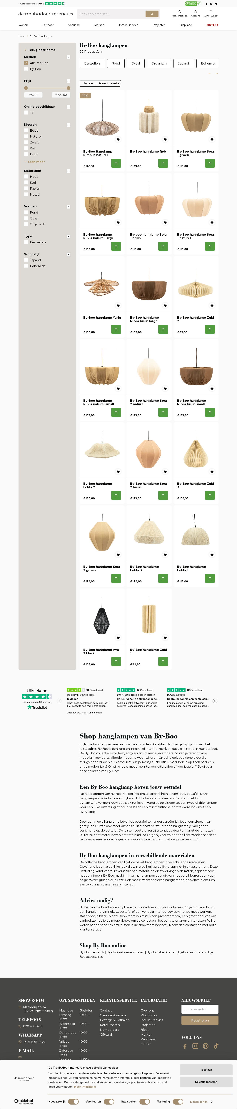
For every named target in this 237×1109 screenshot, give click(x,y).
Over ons (147, 1010)
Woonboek (149, 1015)
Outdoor (48, 25)
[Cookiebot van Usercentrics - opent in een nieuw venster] (24, 1102)
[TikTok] (216, 1045)
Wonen (23, 25)
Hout (34, 177)
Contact (106, 1010)
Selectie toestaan (206, 1081)
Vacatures (148, 1039)
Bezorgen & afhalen (115, 1020)
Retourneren (110, 1025)
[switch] (109, 1102)
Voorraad (74, 25)
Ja (31, 113)
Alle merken (39, 63)
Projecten (159, 25)
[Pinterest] (205, 1045)
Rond (34, 212)
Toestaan (206, 1069)
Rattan (35, 188)
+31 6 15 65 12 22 (34, 1042)
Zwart (34, 142)
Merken (99, 25)
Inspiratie (186, 25)
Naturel (36, 136)
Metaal (35, 194)
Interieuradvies (128, 25)
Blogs (145, 1030)
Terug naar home (42, 50)
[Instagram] (195, 1045)
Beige (34, 130)
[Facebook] (184, 1045)
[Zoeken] (152, 14)
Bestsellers (38, 242)
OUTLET (212, 25)
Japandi (35, 260)
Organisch (37, 224)
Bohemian (37, 266)
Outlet (146, 1044)
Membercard (109, 1030)
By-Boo (35, 69)
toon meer (36, 162)
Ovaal (34, 218)
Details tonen (198, 1101)
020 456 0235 (32, 1026)
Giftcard (106, 1034)
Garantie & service (113, 1015)
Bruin (34, 154)
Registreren (200, 1020)
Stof (33, 182)
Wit (32, 148)
